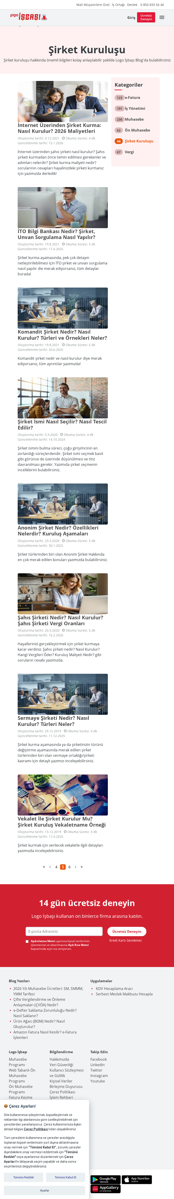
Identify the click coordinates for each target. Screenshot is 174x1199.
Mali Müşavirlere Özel (93, 4)
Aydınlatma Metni (43, 941)
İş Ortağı (118, 4)
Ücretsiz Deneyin (146, 17)
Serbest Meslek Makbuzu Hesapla (124, 993)
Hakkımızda (59, 1059)
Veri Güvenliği (61, 1064)
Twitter (96, 1070)
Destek (132, 4)
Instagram (99, 1075)
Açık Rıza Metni (78, 945)
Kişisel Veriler (61, 1081)
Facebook (98, 1059)
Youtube (97, 1081)
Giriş (131, 17)
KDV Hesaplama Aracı (114, 988)
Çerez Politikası (62, 1091)
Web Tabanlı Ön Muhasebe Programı (22, 1076)
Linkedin (97, 1064)
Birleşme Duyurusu (66, 1086)
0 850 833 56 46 (152, 4)
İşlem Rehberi (61, 1097)
